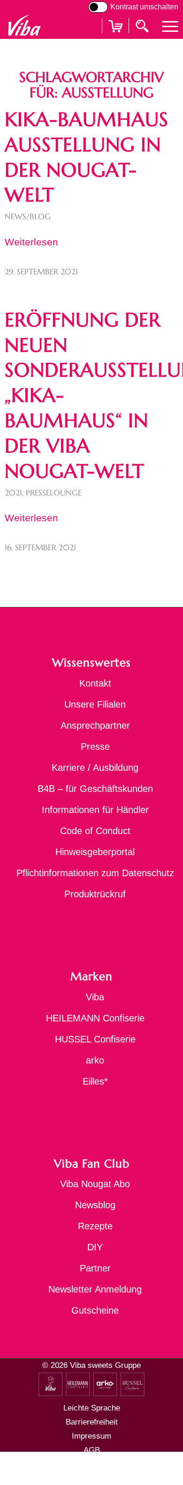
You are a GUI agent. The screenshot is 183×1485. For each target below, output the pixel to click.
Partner (95, 1268)
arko (95, 1060)
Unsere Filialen (95, 704)
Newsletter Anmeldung (95, 1289)
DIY (95, 1247)
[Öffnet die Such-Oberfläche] (143, 25)
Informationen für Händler (95, 810)
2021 (13, 493)
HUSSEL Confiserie (95, 1039)
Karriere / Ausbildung (95, 767)
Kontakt (95, 683)
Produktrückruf (95, 894)
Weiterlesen (31, 241)
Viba (95, 997)
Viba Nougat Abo (95, 1184)
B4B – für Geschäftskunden (95, 788)
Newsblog (95, 1205)
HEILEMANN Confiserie (95, 1018)
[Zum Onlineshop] (115, 37)
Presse (95, 746)
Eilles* (95, 1081)
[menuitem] (165, 25)
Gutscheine (95, 1310)
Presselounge (54, 493)
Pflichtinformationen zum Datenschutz (95, 873)
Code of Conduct (95, 831)
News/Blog (28, 217)
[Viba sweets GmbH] (24, 25)
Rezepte (95, 1226)
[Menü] (165, 25)
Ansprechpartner (95, 725)
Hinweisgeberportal (95, 852)
